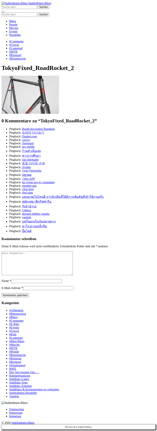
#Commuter (16, 41)
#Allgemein (16, 310)
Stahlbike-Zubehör (20, 386)
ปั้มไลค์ (27, 231)
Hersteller (15, 35)
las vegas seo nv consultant (38, 182)
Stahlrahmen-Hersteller (23, 392)
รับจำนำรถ (29, 206)
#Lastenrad (16, 48)
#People (14, 351)
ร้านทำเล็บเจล (31, 151)
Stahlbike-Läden (19, 379)
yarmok (26, 217)
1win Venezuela (31, 170)
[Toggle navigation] (3, 11)
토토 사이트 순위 (33, 163)
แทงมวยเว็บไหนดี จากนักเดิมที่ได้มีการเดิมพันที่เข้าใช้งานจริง (63, 196)
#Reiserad (15, 358)
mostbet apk (29, 185)
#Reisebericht (17, 58)
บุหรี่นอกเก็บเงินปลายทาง (39, 221)
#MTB (13, 51)
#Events (14, 327)
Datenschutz (16, 409)
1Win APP (28, 178)
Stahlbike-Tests (18, 382)
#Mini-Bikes (16, 341)
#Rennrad (15, 55)
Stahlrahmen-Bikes (39, 3)
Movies (13, 28)
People (13, 24)
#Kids (12, 334)
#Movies (14, 344)
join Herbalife (30, 159)
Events (13, 31)
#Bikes (13, 317)
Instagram (15, 416)
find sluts (27, 192)
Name (5, 280)
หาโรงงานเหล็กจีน (34, 226)
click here (28, 189)
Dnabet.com (29, 136)
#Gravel (14, 44)
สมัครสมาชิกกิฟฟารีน (36, 201)
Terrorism (28, 143)
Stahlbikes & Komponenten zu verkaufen (34, 389)
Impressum (15, 412)
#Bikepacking (17, 313)
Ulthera (26, 210)
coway (26, 139)
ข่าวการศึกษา (31, 155)
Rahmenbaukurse (19, 375)
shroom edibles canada (35, 213)
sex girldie (28, 146)
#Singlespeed (17, 365)
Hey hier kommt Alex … (24, 372)
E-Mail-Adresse (11, 288)
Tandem (14, 396)
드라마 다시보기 (33, 132)
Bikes (12, 21)
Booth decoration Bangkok (38, 129)
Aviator (26, 167)
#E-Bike (14, 324)
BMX (12, 368)
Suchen (43, 7)
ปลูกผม (27, 174)
